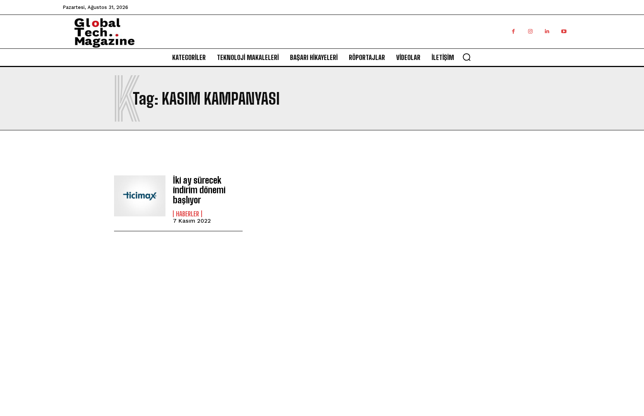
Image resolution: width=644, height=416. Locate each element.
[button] (467, 57)
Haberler (187, 213)
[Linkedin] (546, 31)
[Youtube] (563, 31)
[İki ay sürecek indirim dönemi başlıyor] (139, 196)
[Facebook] (513, 31)
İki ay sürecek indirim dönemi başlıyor (199, 190)
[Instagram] (530, 31)
